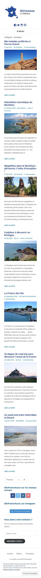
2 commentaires (29, 174)
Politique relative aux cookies (11, 569)
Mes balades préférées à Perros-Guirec (17, 42)
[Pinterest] (28, 495)
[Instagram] (23, 495)
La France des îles (14, 293)
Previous (9, 480)
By (18, 47)
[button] (20, 12)
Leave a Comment (26, 238)
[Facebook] (13, 495)
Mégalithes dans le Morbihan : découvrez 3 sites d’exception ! (20, 168)
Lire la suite (9, 95)
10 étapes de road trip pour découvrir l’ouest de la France (20, 355)
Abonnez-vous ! (15, 541)
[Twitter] (18, 495)
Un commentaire (31, 421)
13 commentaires (29, 47)
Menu (21, 31)
